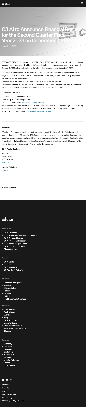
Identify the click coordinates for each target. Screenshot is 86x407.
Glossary (7, 331)
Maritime (7, 285)
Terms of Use (6, 388)
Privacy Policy (6, 384)
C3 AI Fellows (9, 365)
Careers (7, 363)
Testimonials (9, 354)
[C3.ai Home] (6, 3)
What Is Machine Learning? (15, 328)
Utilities (7, 296)
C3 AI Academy (10, 320)
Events (7, 315)
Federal (7, 291)
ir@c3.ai (5, 170)
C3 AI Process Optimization (15, 241)
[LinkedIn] (7, 380)
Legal (3, 391)
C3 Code (7, 264)
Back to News (10, 187)
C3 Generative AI (11, 267)
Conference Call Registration (32, 102)
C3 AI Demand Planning (13, 238)
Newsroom (8, 349)
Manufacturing (10, 288)
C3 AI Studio (9, 262)
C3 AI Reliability (10, 233)
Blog (6, 317)
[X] (11, 380)
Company (8, 344)
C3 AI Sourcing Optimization (15, 246)
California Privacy (7, 398)
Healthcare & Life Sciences (15, 299)
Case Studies (9, 309)
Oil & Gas (7, 293)
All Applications (10, 249)
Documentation (10, 323)
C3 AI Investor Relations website (38, 111)
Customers (8, 352)
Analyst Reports (10, 312)
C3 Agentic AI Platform (13, 270)
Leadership (8, 346)
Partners (7, 357)
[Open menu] (82, 3)
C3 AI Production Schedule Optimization (20, 235)
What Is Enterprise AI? (13, 325)
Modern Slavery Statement (9, 394)
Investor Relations (11, 360)
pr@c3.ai (5, 162)
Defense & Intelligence (13, 283)
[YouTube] (3, 380)
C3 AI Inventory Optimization (15, 243)
